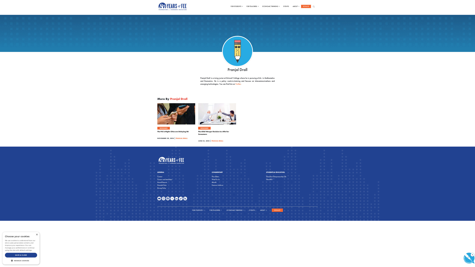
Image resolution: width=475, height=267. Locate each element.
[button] (21, 260)
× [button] (37, 235)
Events (286, 6)
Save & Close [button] (21, 255)
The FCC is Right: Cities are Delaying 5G (173, 131)
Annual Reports (162, 182)
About (295, 6)
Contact (159, 177)
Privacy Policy (161, 188)
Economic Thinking (270, 6)
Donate (306, 6)
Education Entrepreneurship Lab (276, 177)
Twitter (238, 84)
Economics (163, 128)
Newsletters (215, 177)
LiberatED (269, 179)
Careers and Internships (164, 179)
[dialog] (21, 248)
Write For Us (216, 179)
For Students (236, 6)
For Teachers (252, 6)
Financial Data (161, 185)
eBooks (214, 182)
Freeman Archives (217, 185)
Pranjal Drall (182, 138)
